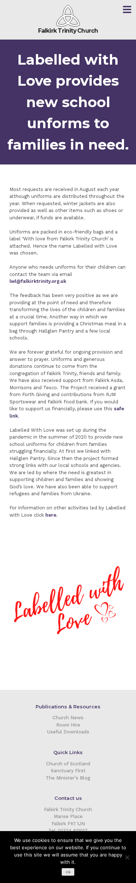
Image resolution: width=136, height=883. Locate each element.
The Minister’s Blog (68, 778)
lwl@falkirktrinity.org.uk (37, 281)
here (50, 515)
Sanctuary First (68, 770)
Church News (68, 717)
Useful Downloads (68, 732)
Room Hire (68, 725)
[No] (127, 857)
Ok (68, 872)
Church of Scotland (68, 763)
